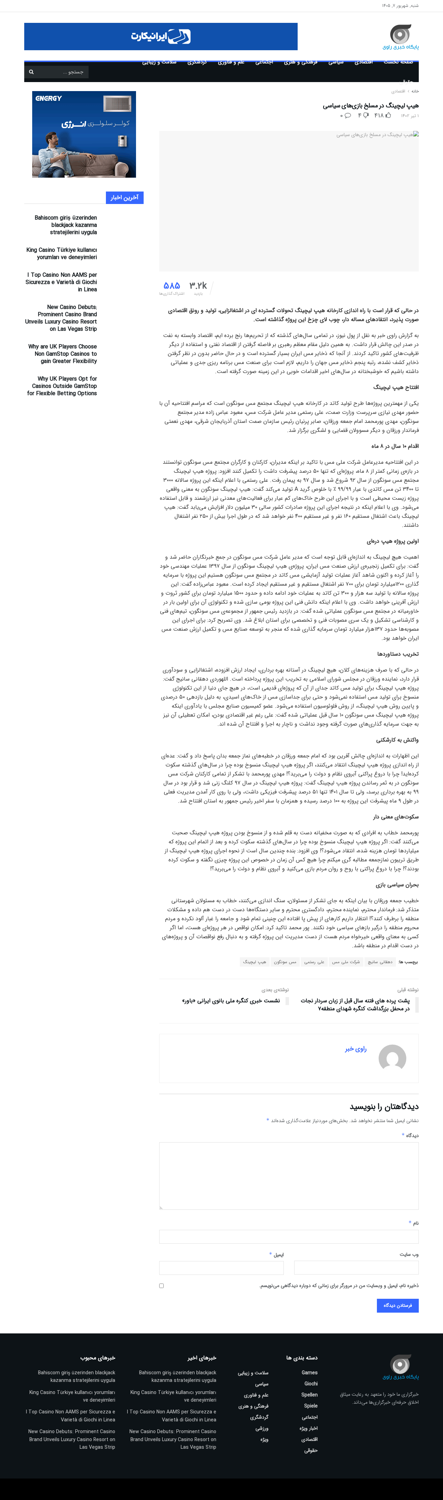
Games (310, 1373)
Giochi (311, 1384)
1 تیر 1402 (410, 115)
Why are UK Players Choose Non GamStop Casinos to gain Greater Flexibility (62, 354)
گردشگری (197, 62)
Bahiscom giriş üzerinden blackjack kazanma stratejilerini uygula (66, 225)
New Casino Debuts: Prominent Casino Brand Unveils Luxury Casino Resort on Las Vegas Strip (61, 318)
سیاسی (336, 62)
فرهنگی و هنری (300, 62)
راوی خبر (356, 1049)
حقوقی (406, 82)
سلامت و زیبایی (159, 62)
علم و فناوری (231, 62)
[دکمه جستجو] (31, 72)
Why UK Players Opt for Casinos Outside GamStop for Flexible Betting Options (62, 386)
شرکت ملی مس (346, 962)
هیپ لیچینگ (254, 962)
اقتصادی (364, 62)
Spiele (311, 1406)
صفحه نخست (398, 62)
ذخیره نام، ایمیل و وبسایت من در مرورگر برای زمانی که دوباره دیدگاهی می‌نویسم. (339, 1285)
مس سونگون (285, 962)
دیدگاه (410, 1135)
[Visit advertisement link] (161, 36)
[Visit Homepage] (391, 36)
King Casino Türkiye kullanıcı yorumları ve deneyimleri (61, 254)
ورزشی (262, 1428)
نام (413, 1223)
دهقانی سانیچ (380, 962)
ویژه (265, 1439)
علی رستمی (314, 962)
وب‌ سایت (409, 1254)
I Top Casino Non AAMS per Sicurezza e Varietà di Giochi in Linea (61, 282)
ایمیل (276, 1255)
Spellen (309, 1395)
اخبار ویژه (309, 1428)
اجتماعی (264, 62)
